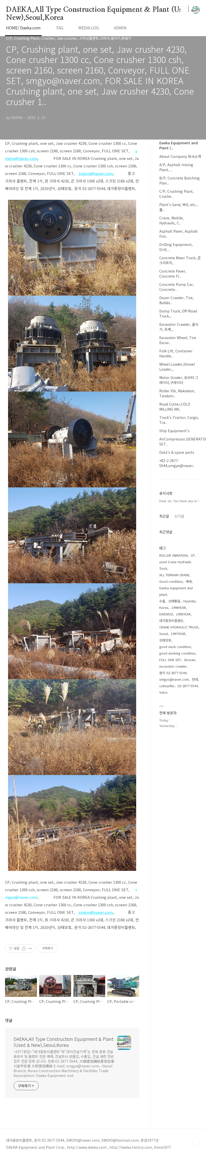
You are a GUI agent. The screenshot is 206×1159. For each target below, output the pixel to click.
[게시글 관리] (30, 948)
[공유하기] (24, 948)
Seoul (163, 633)
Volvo (163, 692)
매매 (189, 581)
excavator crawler (173, 666)
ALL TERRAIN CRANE (174, 574)
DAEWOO (166, 614)
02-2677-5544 (188, 685)
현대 (195, 679)
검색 (184, 10)
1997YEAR (178, 633)
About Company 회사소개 (180, 156)
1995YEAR (183, 614)
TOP (196, 1142)
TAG (59, 28)
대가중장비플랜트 (171, 620)
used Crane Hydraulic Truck (175, 565)
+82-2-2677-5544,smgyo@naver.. (177, 463)
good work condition (175, 646)
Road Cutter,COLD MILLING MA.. (174, 407)
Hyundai (189, 601)
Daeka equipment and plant (176, 591)
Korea (163, 607)
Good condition (171, 581)
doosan (189, 659)
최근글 (164, 516)
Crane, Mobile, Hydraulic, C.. (171, 220)
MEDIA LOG (88, 28)
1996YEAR (178, 607)
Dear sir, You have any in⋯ (179, 500)
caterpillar (167, 685)
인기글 (179, 516)
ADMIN (120, 28)
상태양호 (165, 640)
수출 (162, 601)
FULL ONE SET (170, 659)
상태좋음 (174, 601)
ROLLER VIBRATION (173, 555)
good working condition (177, 653)
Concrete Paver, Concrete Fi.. (172, 274)
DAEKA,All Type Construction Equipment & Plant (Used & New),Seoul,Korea (101, 10)
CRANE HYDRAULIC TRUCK (178, 627)
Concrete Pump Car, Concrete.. (176, 287)
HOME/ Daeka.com (23, 28)
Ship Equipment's (174, 430)
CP (193, 555)
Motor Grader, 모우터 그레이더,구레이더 (178, 380)
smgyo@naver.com (174, 679)
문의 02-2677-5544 (172, 672)
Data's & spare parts (176, 452)
